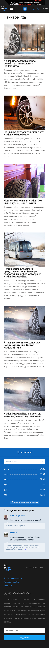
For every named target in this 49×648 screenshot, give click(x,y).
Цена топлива (24, 452)
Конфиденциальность (13, 578)
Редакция (8, 586)
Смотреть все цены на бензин (24, 502)
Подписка (24, 638)
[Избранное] (38, 8)
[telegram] (21, 593)
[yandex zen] (25, 593)
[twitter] (13, 593)
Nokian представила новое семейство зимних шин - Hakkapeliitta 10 (20, 63)
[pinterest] (17, 593)
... (25, 549)
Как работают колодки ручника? (25, 520)
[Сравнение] (33, 8)
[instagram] (9, 593)
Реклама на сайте (11, 582)
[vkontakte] (28, 593)
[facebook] (5, 593)
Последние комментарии (19, 511)
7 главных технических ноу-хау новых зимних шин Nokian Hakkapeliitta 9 (22, 345)
